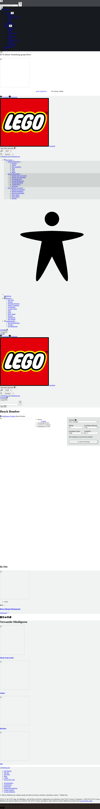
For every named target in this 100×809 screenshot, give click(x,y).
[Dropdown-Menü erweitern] (14, 160)
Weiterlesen (4, 613)
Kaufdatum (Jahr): (74, 431)
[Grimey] (14, 689)
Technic (10, 302)
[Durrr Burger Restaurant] (14, 598)
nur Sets (10, 325)
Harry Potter (15, 195)
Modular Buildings (17, 191)
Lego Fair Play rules (86, 801)
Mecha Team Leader (7, 658)
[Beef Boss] (14, 725)
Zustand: (71, 420)
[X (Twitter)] (1, 617)
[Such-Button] (20, 403)
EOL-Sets (16, 167)
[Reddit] (6, 617)
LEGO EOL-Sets (9, 780)
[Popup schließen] (1, 52)
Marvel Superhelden (18, 193)
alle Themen (11, 319)
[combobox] (9, 404)
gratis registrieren (41, 91)
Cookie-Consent (9, 790)
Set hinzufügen (8, 783)
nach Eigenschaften (14, 174)
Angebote (52, 146)
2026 (13, 169)
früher (13, 172)
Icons (9, 312)
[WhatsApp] (10, 617)
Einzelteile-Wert (17, 179)
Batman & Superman (18, 189)
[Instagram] (3, 808)
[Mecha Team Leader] (12, 654)
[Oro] (14, 760)
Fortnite (43, 421)
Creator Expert (12, 309)
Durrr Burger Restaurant (10, 609)
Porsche (14, 198)
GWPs (14, 165)
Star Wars (11, 300)
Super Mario (15, 196)
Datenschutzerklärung (10, 788)
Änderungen (8, 785)
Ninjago (10, 316)
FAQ (1, 334)
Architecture (11, 307)
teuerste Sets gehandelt (19, 177)
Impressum (7, 786)
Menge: (71, 425)
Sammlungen (9, 321)
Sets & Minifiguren (14, 323)
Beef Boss (3, 728)
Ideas (9, 310)
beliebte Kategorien (14, 162)
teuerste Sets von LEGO (19, 175)
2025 (13, 170)
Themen (8, 298)
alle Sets (14, 163)
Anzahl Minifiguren (18, 181)
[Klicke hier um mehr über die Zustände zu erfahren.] (75, 420)
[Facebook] (8, 617)
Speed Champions (13, 305)
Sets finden (8, 160)
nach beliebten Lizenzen (15, 188)
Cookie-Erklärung (9, 792)
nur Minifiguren (13, 326)
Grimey (2, 693)
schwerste (15, 186)
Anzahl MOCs (16, 184)
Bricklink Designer (14, 303)
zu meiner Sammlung (84, 442)
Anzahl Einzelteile (17, 182)
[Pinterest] (3, 617)
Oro (1, 764)
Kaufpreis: (87, 431)
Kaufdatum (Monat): (90, 425)
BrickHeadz (11, 317)
